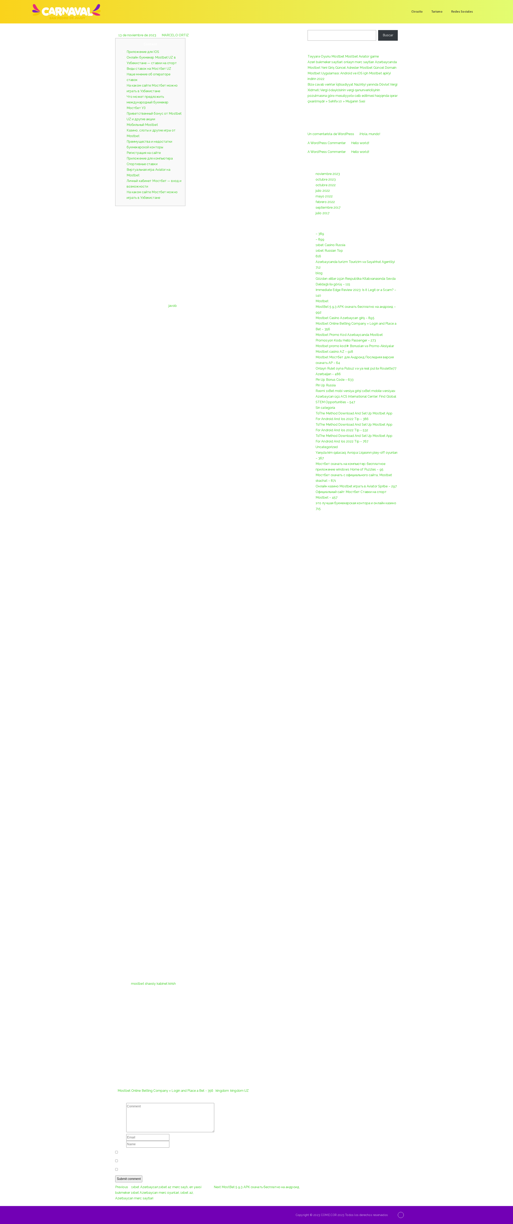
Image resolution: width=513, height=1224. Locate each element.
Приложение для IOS (143, 52)
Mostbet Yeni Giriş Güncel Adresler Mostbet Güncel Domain (352, 68)
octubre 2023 (326, 179)
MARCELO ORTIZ (175, 35)
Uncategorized (327, 447)
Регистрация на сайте (144, 153)
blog (319, 273)
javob (173, 306)
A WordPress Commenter (327, 143)
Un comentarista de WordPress (331, 134)
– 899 (320, 239)
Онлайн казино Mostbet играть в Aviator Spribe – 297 (356, 486)
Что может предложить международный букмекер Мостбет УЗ (147, 102)
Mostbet (322, 301)
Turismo (436, 12)
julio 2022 (323, 191)
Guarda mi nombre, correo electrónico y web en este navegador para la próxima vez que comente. (192, 1152)
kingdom (222, 1091)
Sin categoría (325, 408)
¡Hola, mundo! (369, 134)
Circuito (417, 12)
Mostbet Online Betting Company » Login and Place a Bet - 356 (165, 1091)
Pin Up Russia (326, 385)
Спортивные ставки (142, 164)
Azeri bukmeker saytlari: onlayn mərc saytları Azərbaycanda (352, 62)
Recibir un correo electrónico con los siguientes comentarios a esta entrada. (175, 1161)
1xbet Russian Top (329, 250)
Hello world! (360, 143)
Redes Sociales (462, 12)
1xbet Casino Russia (330, 245)
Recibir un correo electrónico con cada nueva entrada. (159, 1169)
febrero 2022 (325, 202)
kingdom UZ (239, 1091)
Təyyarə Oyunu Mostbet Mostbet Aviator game (343, 56)
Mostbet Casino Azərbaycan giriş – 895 (345, 318)
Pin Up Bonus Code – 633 (334, 380)
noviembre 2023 (328, 174)
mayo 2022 (324, 196)
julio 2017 (322, 213)
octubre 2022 (326, 185)
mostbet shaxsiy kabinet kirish (153, 984)
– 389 (320, 234)
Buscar (313, 26)
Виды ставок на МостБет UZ (149, 69)
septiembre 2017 (328, 207)
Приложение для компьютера (150, 158)
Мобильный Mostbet (142, 125)
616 (318, 256)
